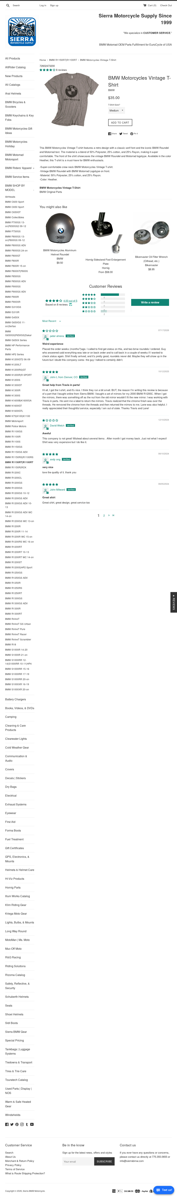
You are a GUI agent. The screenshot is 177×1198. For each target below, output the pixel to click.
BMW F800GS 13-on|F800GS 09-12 (15, 238)
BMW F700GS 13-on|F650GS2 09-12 (15, 224)
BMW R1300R (13, 608)
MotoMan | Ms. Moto (17, 940)
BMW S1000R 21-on (16, 654)
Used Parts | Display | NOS (18, 1091)
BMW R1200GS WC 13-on (19, 521)
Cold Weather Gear (17, 747)
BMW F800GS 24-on (16, 250)
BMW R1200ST (13, 562)
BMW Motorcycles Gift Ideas (18, 130)
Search (9, 1152)
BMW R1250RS (13, 588)
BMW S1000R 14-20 (16, 649)
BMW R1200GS (13, 482)
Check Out (166, 5)
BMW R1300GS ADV (16, 603)
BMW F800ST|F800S (16, 271)
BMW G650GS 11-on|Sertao (15, 324)
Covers (9, 769)
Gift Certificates (14, 848)
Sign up (54, 5)
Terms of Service (15, 1169)
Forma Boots (13, 830)
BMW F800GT (12, 255)
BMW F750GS (13, 231)
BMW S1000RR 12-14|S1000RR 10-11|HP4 (18, 661)
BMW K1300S (12, 395)
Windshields (12, 1115)
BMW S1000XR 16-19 (17, 684)
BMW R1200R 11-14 (16, 531)
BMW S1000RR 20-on (17, 679)
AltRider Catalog (15, 67)
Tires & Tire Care (15, 1071)
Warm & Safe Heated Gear (18, 1104)
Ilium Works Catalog (17, 896)
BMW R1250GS (13, 572)
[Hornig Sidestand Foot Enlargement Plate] (105, 234)
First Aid (10, 822)
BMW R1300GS (13, 598)
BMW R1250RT (13, 593)
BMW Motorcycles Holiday (16, 144)
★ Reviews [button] (174, 602)
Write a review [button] (150, 302)
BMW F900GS (13, 286)
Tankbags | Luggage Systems (17, 1051)
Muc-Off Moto (13, 949)
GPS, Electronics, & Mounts (17, 859)
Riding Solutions (15, 966)
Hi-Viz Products (14, 879)
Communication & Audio (16, 758)
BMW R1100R (13, 436)
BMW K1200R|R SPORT (18, 375)
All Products (12, 58)
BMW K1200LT (13, 364)
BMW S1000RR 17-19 (17, 674)
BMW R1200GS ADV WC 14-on (18, 514)
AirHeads (10, 196)
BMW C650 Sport (14, 207)
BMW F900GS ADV (15, 291)
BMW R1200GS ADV (16, 498)
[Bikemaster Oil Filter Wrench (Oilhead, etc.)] (151, 232)
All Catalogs (12, 85)
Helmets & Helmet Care (19, 870)
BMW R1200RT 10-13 (17, 552)
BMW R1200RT (13, 546)
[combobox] (25, 5)
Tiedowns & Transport (18, 1062)
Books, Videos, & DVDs (19, 708)
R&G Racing (13, 957)
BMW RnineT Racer (16, 634)
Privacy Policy (13, 1165)
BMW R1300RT (13, 613)
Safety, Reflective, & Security (17, 985)
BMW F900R (12, 296)
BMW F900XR (12, 301)
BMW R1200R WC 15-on (18, 536)
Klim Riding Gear (15, 905)
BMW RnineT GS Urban (18, 624)
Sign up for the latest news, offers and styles (87, 1152)
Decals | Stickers (15, 778)
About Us (10, 1156)
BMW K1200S (12, 380)
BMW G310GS (13, 307)
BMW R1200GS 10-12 (17, 493)
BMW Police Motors (15, 426)
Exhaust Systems (15, 804)
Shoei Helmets (14, 1014)
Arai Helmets (13, 93)
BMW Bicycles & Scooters (15, 104)
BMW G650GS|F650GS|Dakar (18, 333)
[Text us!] (164, 1191)
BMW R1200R (13, 526)
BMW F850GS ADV (15, 281)
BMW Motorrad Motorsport (14, 157)
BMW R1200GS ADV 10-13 (18, 505)
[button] (48, 70)
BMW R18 (10, 644)
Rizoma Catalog (15, 975)
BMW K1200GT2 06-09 (17, 359)
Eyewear (10, 813)
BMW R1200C (13, 472)
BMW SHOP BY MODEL (19, 188)
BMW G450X (12, 317)
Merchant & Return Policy (19, 1161)
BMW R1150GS (13, 446)
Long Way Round (15, 931)
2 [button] (104, 515)
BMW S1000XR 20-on (17, 689)
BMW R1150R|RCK (15, 467)
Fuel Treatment (14, 839)
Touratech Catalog (16, 1080)
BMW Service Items (17, 177)
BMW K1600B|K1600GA (18, 400)
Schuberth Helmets (17, 997)
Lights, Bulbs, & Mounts (19, 922)
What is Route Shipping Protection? (25, 1173)
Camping (10, 717)
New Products (13, 76)
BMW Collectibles (14, 217)
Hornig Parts (13, 887)
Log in (43, 5)
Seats (8, 1005)
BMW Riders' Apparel (19, 168)
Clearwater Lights (16, 739)
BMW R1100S (12, 441)
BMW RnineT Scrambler (18, 639)
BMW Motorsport (14, 421)
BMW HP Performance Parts (17, 347)
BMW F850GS (13, 276)
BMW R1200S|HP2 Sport (18, 567)
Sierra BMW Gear (16, 1032)
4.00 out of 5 (70, 300)
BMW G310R (12, 312)
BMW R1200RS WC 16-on (19, 541)
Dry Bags (11, 787)
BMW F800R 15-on (15, 265)
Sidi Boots (11, 1023)
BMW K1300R (12, 390)
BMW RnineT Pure (15, 629)
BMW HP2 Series (14, 354)
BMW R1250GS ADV (16, 577)
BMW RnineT (12, 619)
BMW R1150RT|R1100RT (19, 462)
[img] (50, 330)
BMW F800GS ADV (15, 245)
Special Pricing (14, 1040)
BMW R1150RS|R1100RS (19, 457)
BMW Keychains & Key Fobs (19, 117)
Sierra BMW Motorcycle (34, 1190)
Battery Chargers (15, 699)
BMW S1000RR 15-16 (17, 668)
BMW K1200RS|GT (15, 369)
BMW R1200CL (13, 477)
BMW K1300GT (13, 385)
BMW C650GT (13, 212)
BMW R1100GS (13, 431)
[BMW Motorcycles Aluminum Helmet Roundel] (60, 229)
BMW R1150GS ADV (16, 452)
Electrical (11, 795)
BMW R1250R (13, 582)
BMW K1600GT (13, 405)
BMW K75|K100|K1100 (17, 416)
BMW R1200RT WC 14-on (19, 557)
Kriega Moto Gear (16, 913)
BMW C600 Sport (14, 201)
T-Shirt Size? (114, 104)
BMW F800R (12, 260)
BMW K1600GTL (14, 410)
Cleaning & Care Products (15, 728)
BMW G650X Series (16, 340)
